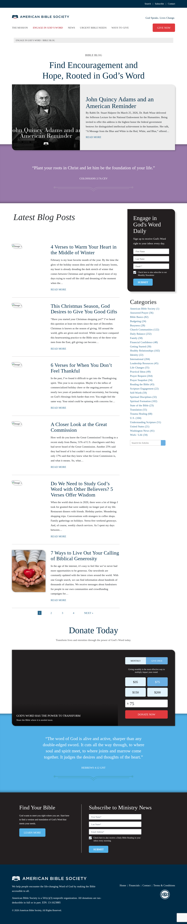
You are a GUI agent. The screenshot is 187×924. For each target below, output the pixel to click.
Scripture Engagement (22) (144, 388)
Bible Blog (49, 40)
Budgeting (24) (138, 321)
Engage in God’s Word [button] (48, 27)
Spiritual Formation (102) (143, 401)
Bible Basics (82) (139, 317)
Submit (143, 282)
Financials (134, 885)
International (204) (140, 359)
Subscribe (159, 3)
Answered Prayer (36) (141, 312)
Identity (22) (136, 354)
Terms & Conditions (164, 885)
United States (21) (139, 426)
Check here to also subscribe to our (152, 273)
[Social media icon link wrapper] (162, 878)
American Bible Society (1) (144, 308)
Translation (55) (138, 409)
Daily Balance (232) (140, 333)
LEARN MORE (32, 832)
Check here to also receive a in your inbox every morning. (117, 839)
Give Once (156, 661)
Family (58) (136, 338)
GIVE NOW (163, 27)
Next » (88, 613)
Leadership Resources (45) (144, 363)
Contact (171, 3)
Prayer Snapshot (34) (141, 380)
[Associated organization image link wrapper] (165, 894)
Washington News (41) (142, 430)
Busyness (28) (137, 325)
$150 (135, 692)
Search (148, 3)
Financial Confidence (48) (144, 342)
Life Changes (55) (139, 367)
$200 (157, 692)
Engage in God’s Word (28, 40)
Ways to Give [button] (120, 27)
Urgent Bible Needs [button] (93, 27)
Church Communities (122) (144, 329)
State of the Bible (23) (142, 405)
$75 (157, 682)
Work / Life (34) (139, 434)
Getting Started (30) (140, 346)
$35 (135, 682)
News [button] (71, 27)
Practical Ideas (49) (140, 371)
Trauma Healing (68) (141, 413)
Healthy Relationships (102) (145, 350)
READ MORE (93, 137)
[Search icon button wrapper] (163, 443)
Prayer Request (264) (141, 375)
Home (123, 885)
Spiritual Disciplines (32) (143, 396)
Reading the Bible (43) (142, 384)
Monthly (136, 661)
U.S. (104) (135, 418)
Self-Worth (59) (138, 392)
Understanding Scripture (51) (145, 422)
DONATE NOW (146, 714)
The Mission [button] (20, 27)
